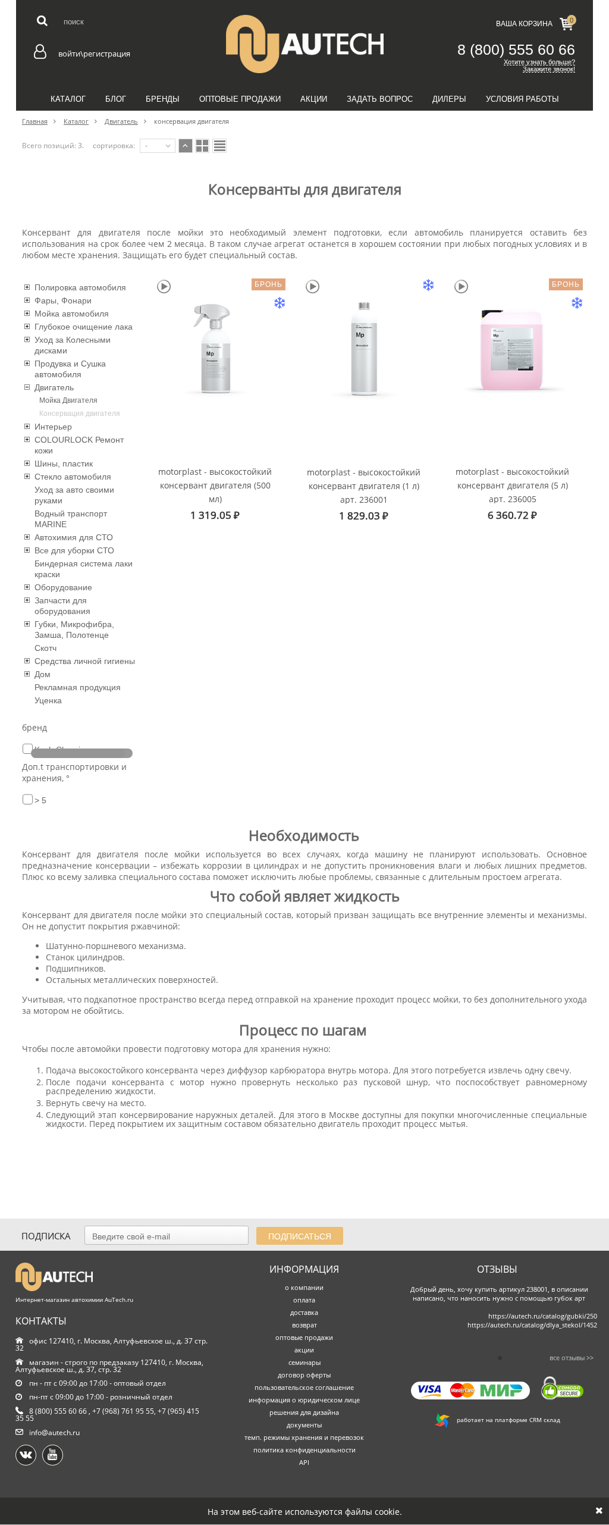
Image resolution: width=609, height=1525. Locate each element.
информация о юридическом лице (304, 1399)
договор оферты (304, 1374)
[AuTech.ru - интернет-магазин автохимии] (304, 44)
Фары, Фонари (63, 300)
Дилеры (449, 99)
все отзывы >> (572, 1357)
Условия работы (522, 99)
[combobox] (157, 146)
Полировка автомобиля (80, 287)
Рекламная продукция (77, 687)
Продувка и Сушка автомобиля (70, 369)
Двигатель (54, 387)
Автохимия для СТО (73, 537)
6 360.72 (512, 515)
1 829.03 (363, 515)
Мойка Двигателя (68, 400)
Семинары (305, 125)
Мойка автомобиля (71, 313)
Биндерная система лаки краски (83, 569)
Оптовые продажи (240, 99)
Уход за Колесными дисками (72, 345)
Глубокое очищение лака (83, 326)
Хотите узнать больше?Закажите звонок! (539, 65)
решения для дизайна (304, 1412)
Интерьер (53, 426)
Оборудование (63, 587)
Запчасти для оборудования (62, 606)
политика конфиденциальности (304, 1449)
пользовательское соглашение (304, 1387)
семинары (304, 1362)
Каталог (68, 99)
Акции (313, 99)
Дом (42, 674)
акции (304, 1349)
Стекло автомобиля (72, 476)
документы (304, 1424)
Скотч (45, 648)
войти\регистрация (94, 53)
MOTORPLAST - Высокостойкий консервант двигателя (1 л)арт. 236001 (363, 485)
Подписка (46, 1236)
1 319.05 (215, 515)
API (304, 1462)
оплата (304, 1299)
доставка (304, 1312)
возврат (304, 1324)
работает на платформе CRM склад (505, 1420)
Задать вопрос (380, 99)
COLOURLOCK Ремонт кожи (79, 445)
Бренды (163, 99)
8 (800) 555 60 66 (516, 49)
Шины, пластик (63, 463)
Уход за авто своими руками (74, 495)
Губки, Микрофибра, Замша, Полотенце (74, 629)
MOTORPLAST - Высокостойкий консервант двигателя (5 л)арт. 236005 (512, 484)
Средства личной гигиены (84, 661)
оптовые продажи (304, 1337)
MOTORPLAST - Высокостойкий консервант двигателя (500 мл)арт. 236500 (215, 484)
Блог (115, 99)
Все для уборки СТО (74, 550)
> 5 (40, 800)
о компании (304, 1287)
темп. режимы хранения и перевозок (304, 1437)
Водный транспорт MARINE (70, 519)
